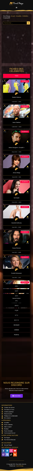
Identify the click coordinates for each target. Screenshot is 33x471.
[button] (16, 7)
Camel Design (19, 466)
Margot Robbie (17, 298)
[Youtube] (15, 451)
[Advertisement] (16, 45)
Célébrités (25, 16)
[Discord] (7, 454)
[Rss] (15, 454)
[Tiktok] (11, 454)
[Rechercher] (28, 22)
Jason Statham (16, 122)
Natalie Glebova (16, 97)
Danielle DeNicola (17, 223)
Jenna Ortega (16, 172)
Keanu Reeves (16, 248)
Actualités (18, 16)
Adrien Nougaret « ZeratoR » (16, 147)
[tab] (16, 76)
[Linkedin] (7, 451)
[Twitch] (3, 454)
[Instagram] (11, 451)
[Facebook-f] (3, 451)
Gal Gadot (16, 198)
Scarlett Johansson (16, 273)
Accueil (13, 16)
